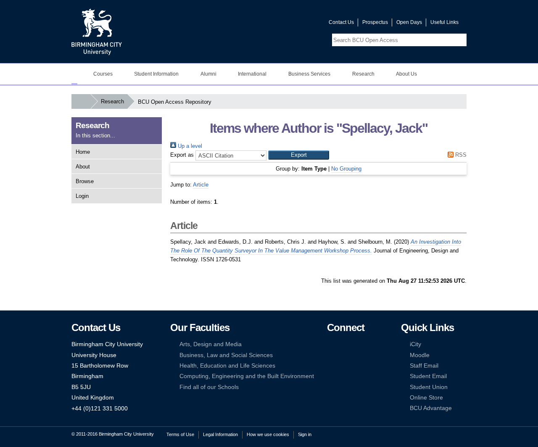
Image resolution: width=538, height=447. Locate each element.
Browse (85, 181)
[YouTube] (356, 344)
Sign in (304, 434)
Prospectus (375, 22)
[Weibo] (331, 365)
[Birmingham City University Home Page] (74, 73)
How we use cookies (268, 434)
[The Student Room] (356, 365)
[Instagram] (343, 355)
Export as (182, 155)
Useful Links (444, 22)
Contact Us (341, 22)
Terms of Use (180, 434)
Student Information (156, 73)
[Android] (343, 376)
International (252, 73)
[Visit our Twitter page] (292, 24)
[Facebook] (331, 344)
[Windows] (356, 376)
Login (82, 196)
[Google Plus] (356, 355)
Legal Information (220, 434)
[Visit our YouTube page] (302, 24)
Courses (103, 73)
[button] (298, 155)
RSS (460, 155)
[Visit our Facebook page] (282, 24)
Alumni (208, 73)
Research (363, 73)
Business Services (309, 73)
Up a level (189, 146)
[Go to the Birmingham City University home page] (96, 31)
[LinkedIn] (331, 355)
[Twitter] (343, 344)
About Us (406, 73)
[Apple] (331, 376)
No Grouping (346, 169)
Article (200, 184)
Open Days (409, 22)
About (83, 166)
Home (83, 152)
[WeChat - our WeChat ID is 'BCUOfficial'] (343, 365)
